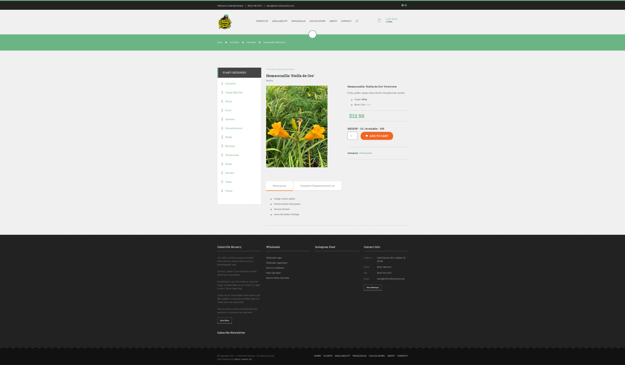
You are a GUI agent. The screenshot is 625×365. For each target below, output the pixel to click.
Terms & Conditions (275, 267)
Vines (228, 190)
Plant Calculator (273, 272)
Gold (368, 104)
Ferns (228, 101)
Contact (346, 21)
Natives (230, 146)
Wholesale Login (274, 257)
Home (219, 42)
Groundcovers (233, 128)
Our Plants (234, 42)
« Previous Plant (273, 69)
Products (262, 21)
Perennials (251, 42)
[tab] (279, 185)
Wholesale (299, 21)
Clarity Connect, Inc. (243, 359)
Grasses (230, 119)
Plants (327, 355)
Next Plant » (289, 69)
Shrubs (229, 172)
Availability (279, 21)
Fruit (228, 110)
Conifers (230, 83)
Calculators (317, 21)
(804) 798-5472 (255, 5)
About (333, 21)
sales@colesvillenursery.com (280, 5)
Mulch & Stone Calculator (277, 277)
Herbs (228, 137)
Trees (228, 181)
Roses (228, 164)
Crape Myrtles (234, 92)
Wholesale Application (276, 262)
